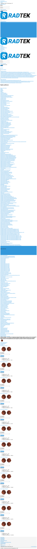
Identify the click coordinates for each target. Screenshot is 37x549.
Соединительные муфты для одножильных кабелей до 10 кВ (10, 238)
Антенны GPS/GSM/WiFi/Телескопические (7, 314)
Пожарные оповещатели (24, 74)
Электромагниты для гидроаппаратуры (7, 80)
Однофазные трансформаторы (5, 122)
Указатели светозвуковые (4, 288)
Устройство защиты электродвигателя (6, 95)
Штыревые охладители (4, 118)
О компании (2, 0)
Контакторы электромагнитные (5, 273)
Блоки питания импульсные (5, 222)
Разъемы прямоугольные (4, 133)
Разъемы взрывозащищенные (5, 132)
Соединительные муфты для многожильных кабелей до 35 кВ (10, 237)
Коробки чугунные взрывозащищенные (7, 199)
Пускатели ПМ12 (3, 258)
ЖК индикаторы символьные (5, 319)
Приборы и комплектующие (5, 323)
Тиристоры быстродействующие (5, 114)
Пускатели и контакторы (23, 75)
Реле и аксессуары (15, 73)
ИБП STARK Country (3, 185)
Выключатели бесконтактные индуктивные (7, 159)
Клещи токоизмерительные (5, 324)
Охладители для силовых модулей (6, 120)
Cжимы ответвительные (4, 308)
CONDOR (1, 92)
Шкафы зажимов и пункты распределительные (8, 202)
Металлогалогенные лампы (5, 241)
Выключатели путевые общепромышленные (8, 155)
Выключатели (2, 153)
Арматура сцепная (3, 187)
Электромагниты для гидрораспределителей (8, 253)
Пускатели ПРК (2, 262)
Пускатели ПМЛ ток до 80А (4, 267)
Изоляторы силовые (3, 322)
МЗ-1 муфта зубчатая (3, 345)
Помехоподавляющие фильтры (5, 96)
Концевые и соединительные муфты (6, 228)
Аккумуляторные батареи (4, 173)
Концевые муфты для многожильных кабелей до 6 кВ (9, 229)
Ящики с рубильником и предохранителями (7, 205)
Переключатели (10, 76)
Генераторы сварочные (4, 126)
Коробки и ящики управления (23, 73)
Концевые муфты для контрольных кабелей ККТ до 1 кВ (9, 234)
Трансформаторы (22, 72)
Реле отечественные (3, 93)
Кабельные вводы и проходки (13, 75)
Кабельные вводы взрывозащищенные (7, 162)
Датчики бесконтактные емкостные (6, 137)
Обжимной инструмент (4, 295)
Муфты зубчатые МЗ (3, 342)
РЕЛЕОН (1, 90)
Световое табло (3, 289)
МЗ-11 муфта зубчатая (4, 504)
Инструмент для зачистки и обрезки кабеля (7, 293)
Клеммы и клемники (16, 76)
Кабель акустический (4, 294)
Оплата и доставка (3, 1)
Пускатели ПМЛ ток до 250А (5, 270)
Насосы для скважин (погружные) (6, 300)
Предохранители (3, 321)
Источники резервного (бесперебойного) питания (8, 220)
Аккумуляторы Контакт (4, 183)
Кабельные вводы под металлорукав (6, 164)
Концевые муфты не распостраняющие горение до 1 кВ (9, 233)
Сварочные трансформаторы (5, 125)
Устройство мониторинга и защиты (6, 97)
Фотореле (2, 541)
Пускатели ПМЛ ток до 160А (5, 269)
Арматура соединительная (4, 189)
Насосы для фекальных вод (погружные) (7, 303)
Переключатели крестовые (5, 147)
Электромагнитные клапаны (5, 252)
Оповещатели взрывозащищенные (6, 214)
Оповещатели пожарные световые (6, 217)
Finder (1, 88)
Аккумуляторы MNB (3, 180)
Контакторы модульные (4, 271)
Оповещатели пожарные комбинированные (8, 216)
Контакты (2, 37)
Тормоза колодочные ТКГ (4, 330)
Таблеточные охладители (4, 119)
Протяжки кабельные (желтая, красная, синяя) (8, 297)
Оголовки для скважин (4, 304)
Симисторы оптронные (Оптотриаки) (6, 115)
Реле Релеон (2, 538)
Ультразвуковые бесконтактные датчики (7, 143)
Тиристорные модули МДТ (4, 107)
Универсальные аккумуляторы (5, 174)
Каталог (1, 30)
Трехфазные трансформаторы (5, 123)
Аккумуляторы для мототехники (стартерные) (8, 178)
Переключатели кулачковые (5, 145)
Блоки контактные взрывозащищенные (7, 211)
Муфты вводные (3, 279)
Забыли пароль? (3, 9)
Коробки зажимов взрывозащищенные (7, 196)
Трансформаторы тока (4, 121)
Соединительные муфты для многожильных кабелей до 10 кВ (10, 236)
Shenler (1, 89)
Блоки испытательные (4, 225)
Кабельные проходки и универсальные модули (8, 167)
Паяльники (2, 326)
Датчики (5, 76)
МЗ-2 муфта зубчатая (3, 361)
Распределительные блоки (5, 313)
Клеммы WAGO (3, 311)
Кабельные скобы (3, 280)
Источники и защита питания (5, 186)
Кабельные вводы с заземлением (6, 165)
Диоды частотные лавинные (5, 105)
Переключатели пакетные (4, 148)
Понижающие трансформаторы (5, 124)
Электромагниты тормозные (19, 81)
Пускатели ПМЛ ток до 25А (4, 265)
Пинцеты (1, 327)
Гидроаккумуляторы (3, 305)
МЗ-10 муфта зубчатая (4, 488)
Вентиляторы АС (3, 334)
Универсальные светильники (5, 283)
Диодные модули (3, 98)
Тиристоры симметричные (4, 110)
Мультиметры (2, 325)
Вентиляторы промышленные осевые (6, 333)
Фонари (1, 287)
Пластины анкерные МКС (4, 171)
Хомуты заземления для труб (5, 194)
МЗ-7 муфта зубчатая (3, 441)
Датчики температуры (4, 140)
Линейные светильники (4, 284)
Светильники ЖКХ (3, 286)
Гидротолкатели (11, 81)
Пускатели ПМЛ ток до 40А (4, 266)
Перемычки (2, 192)
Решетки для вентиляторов (5, 336)
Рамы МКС (2, 169)
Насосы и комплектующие (4, 298)
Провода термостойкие (4, 296)
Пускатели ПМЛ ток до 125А (5, 268)
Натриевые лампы (3, 242)
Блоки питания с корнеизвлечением (6, 224)
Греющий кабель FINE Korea (5, 292)
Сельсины (19, 82)
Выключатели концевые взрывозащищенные (8, 158)
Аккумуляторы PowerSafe (4, 181)
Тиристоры (2, 106)
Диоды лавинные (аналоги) (5, 102)
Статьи (1, 2)
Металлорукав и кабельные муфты (26, 76)
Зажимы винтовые (3, 309)
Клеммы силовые (3, 312)
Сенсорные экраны (3, 320)
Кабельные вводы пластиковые (5, 166)
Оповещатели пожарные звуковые (6, 215)
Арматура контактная (4, 191)
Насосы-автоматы (3, 299)
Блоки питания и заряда (4, 227)
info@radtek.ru (3, 4)
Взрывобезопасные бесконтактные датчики (7, 136)
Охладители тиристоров (4, 117)
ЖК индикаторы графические (5, 318)
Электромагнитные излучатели (5, 317)
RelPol (1, 91)
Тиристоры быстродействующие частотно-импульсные (9, 116)
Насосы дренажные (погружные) (5, 302)
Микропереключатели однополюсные (7, 210)
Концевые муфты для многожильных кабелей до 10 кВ (9, 230)
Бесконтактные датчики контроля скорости (7, 135)
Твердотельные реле (3, 94)
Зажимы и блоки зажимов (4, 310)
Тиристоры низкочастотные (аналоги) (6, 112)
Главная (1, 31)
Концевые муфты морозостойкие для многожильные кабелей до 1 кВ (12, 232)
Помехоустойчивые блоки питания (6, 221)
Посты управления (9, 73)
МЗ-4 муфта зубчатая (3, 393)
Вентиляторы (5, 72)
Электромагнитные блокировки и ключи (11, 82)
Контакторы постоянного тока (5, 272)
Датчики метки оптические (5, 139)
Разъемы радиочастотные (4, 130)
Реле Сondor (2, 539)
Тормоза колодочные (16, 74)
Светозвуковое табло (4, 290)
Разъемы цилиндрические (4, 129)
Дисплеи (7, 77)
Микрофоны (2, 316)
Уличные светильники (4, 282)
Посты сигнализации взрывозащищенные (7, 256)
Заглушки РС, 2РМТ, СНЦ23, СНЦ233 (6, 131)
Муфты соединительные (4, 278)
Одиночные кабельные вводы (5, 168)
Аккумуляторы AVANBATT (4, 179)
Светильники (2, 281)
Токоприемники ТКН (3, 329)
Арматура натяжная (3, 190)
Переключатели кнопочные (5, 146)
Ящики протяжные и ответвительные (6, 203)
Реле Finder (2, 537)
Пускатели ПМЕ (3, 259)
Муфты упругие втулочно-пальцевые (6, 249)
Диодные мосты (3, 99)
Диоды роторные (3, 103)
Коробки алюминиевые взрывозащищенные (8, 200)
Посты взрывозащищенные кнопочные (7, 207)
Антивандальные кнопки (4, 152)
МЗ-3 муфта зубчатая (3, 377)
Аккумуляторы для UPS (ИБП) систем (6, 175)
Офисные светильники (4, 285)
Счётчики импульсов (3, 142)
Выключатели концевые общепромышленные (8, 157)
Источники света (10, 72)
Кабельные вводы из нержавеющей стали (7, 163)
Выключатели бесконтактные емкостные (7, 160)
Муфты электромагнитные (13, 77)
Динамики (2, 315)
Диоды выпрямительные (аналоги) (6, 101)
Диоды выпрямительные (4, 100)
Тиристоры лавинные (4, 109)
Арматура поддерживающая (5, 188)
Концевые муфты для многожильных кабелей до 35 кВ (9, 231)
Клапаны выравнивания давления (6, 172)
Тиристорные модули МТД (4, 108)
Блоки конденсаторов (4, 226)
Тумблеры (2, 151)
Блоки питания (29, 75)
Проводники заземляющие (5, 193)
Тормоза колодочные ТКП (4, 331)
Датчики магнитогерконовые (5, 138)
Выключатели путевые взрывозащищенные (7, 156)
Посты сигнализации (3, 255)
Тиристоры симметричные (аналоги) (6, 111)
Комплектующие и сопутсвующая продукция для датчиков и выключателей (13, 141)
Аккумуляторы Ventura (4, 182)
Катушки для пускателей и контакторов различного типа (10, 275)
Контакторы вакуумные (4, 274)
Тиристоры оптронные (4, 113)
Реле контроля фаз (3, 540)
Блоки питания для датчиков (5, 223)
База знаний (2, 34)
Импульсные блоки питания (5, 219)
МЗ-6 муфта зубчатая (3, 425)
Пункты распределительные (5, 201)
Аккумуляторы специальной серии (6, 177)
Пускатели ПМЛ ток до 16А (4, 264)
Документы (2, 33)
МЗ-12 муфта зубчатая (4, 520)
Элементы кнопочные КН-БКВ (5, 212)
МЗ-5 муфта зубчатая (3, 409)
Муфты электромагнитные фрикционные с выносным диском (10, 245)
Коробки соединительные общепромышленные (8, 198)
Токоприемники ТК (3, 328)
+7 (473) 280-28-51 (3, 21)
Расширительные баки (4, 306)
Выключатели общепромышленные (6, 154)
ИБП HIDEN (2, 184)
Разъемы (6, 75)
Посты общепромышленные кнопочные (7, 208)
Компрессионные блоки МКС (5, 170)
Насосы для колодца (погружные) (6, 301)
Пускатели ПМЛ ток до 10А (4, 263)
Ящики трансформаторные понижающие (7, 127)
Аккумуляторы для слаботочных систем (7, 176)
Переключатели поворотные (5, 149)
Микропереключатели (9, 74)
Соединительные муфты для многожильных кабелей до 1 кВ (10, 235)
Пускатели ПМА (3, 260)
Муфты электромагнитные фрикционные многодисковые (10, 244)
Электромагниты (16, 72)
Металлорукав (2, 277)
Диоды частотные (3, 104)
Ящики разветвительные (4, 204)
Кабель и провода (28, 72)
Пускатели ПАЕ (2, 261)
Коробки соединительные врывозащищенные (8, 197)
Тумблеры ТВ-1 (2, 150)
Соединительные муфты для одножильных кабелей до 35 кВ (10, 239)
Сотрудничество (3, 36)
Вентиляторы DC (3, 335)
